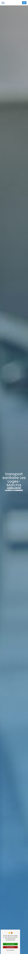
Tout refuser (10, 947)
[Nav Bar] (24, 2)
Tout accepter (10, 944)
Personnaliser (10, 950)
